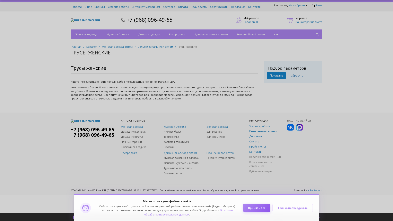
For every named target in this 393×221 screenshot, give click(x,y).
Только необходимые (293, 208)
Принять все (256, 208)
